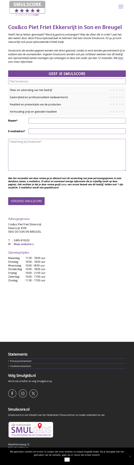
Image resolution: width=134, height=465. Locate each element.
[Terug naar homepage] (46, 8)
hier (120, 58)
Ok (67, 459)
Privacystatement (21, 361)
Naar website (23, 244)
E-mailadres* (16, 131)
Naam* (13, 120)
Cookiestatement (20, 366)
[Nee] (130, 456)
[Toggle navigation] (120, 6)
